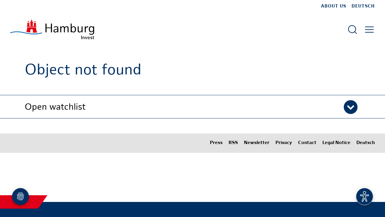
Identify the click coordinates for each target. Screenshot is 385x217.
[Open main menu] (369, 29)
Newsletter (257, 143)
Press (216, 143)
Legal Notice (336, 143)
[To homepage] (52, 29)
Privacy (284, 143)
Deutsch (363, 6)
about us (333, 6)
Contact (307, 143)
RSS (233, 143)
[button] (192, 106)
